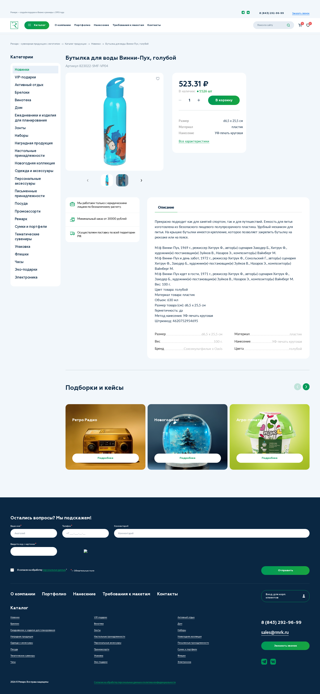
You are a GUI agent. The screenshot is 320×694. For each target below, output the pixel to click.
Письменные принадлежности (29, 193)
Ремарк (21, 219)
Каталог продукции (75, 43)
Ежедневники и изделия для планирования (35, 117)
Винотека (23, 100)
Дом (18, 108)
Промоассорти (27, 211)
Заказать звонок (301, 13)
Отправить (285, 570)
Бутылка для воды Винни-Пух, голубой (126, 43)
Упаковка (22, 247)
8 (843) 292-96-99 (271, 13)
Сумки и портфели (31, 227)
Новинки (96, 43)
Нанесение (101, 25)
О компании (63, 25)
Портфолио (82, 25)
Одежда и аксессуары (34, 171)
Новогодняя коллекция (35, 163)
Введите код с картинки (22, 544)
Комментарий (121, 526)
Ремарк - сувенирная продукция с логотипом (35, 43)
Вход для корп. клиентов (276, 596)
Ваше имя (15, 526)
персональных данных (54, 569)
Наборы (21, 135)
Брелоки (22, 92)
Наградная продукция (33, 143)
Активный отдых (29, 85)
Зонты (20, 128)
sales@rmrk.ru (275, 632)
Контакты (154, 25)
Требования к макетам (128, 25)
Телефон (66, 526)
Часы (19, 262)
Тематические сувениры (27, 236)
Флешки (21, 254)
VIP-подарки (25, 77)
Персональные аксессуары (28, 180)
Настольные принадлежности (29, 153)
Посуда (21, 203)
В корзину (224, 100)
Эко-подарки (26, 269)
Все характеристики (194, 141)
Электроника (26, 277)
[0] (300, 25)
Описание (166, 207)
